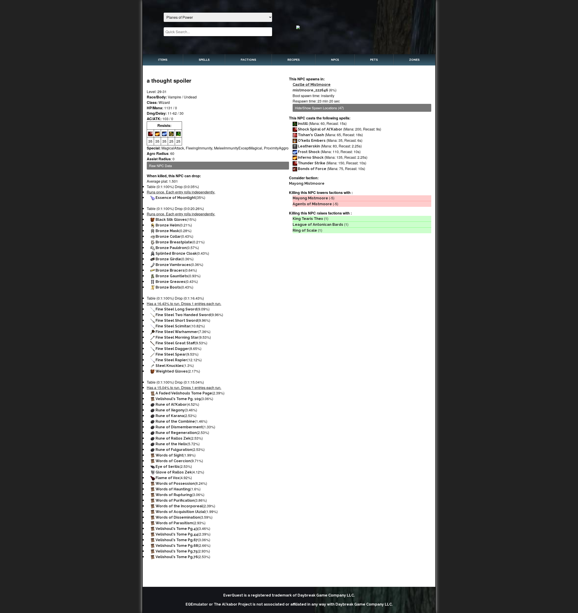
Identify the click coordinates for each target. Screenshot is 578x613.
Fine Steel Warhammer (177, 332)
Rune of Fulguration (174, 450)
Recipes (293, 59)
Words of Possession (175, 483)
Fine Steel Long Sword (176, 309)
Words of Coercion (173, 461)
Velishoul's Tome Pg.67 (177, 540)
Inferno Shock (311, 157)
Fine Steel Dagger (172, 349)
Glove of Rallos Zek (174, 472)
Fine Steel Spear (171, 354)
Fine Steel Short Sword (177, 320)
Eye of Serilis (167, 466)
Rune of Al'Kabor (171, 404)
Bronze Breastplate (174, 242)
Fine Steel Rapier (171, 360)
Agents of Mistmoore (312, 204)
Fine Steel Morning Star (177, 337)
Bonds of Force (312, 169)
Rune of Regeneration (176, 433)
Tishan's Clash (311, 135)
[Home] (360, 27)
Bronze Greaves (170, 282)
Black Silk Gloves (171, 219)
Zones (414, 59)
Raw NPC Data (160, 165)
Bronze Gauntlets (172, 276)
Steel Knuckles (169, 366)
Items (162, 59)
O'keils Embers (312, 140)
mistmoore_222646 (310, 90)
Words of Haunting (173, 489)
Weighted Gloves (172, 371)
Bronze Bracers (170, 270)
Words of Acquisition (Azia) (180, 512)
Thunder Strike (311, 163)
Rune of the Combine (175, 421)
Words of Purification (175, 500)
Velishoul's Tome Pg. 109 (178, 399)
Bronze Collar (168, 236)
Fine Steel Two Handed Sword (183, 315)
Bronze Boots (168, 287)
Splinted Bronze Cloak (176, 253)
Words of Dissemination (178, 517)
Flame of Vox (167, 478)
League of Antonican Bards (318, 224)
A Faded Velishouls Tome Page (184, 393)
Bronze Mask (167, 231)
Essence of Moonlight (176, 198)
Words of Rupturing (174, 495)
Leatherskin (309, 146)
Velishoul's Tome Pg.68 (177, 545)
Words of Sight (169, 455)
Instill (303, 123)
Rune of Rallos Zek (173, 438)
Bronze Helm (167, 225)
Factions (248, 59)
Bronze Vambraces (173, 265)
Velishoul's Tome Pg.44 (177, 534)
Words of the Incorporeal (179, 506)
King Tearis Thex (308, 219)
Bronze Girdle (168, 259)
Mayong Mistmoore (306, 183)
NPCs (335, 59)
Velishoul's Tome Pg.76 (177, 557)
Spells (204, 59)
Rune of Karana (170, 416)
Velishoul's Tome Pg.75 (177, 551)
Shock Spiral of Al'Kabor (320, 129)
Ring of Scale (305, 230)
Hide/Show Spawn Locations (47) (319, 107)
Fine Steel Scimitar (173, 326)
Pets (374, 59)
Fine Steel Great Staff (175, 343)
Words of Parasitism (174, 523)
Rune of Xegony (170, 410)
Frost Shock (309, 152)
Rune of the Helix (171, 444)
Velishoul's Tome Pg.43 (177, 529)
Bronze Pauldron (171, 248)
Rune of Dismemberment (179, 427)
